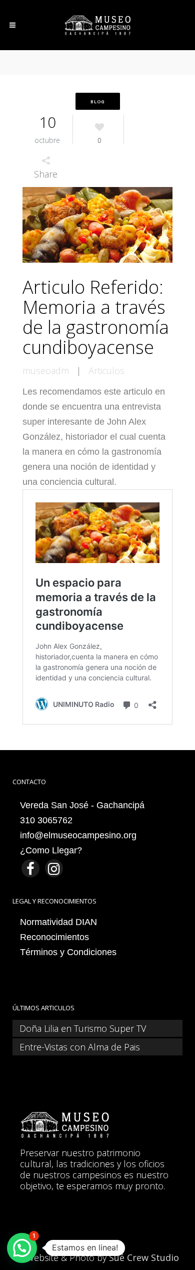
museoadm (45, 371)
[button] (22, 1248)
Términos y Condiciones (68, 952)
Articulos (106, 371)
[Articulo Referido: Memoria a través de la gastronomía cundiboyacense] (97, 226)
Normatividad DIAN (58, 922)
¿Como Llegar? (51, 850)
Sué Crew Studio (144, 1257)
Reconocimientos (54, 937)
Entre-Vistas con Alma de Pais (80, 1046)
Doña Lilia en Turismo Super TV (83, 1028)
